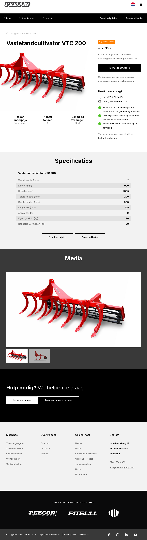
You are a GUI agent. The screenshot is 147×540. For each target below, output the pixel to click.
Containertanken (14, 464)
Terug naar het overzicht (22, 33)
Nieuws (78, 443)
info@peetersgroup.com (116, 101)
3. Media (47, 18)
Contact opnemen (22, 400)
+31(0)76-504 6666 (113, 97)
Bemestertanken (14, 453)
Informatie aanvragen (119, 67)
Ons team (45, 448)
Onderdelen (81, 474)
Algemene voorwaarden (50, 534)
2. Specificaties (26, 18)
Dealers (79, 448)
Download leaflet (134, 18)
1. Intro (7, 18)
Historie (44, 453)
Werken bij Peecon (84, 459)
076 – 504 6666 (117, 462)
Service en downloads (86, 453)
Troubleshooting (83, 464)
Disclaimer (84, 534)
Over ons (45, 443)
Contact (79, 469)
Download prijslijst (108, 18)
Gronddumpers (13, 459)
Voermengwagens (15, 443)
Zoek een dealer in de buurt (58, 400)
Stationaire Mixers (14, 448)
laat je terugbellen (107, 138)
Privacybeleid (70, 534)
